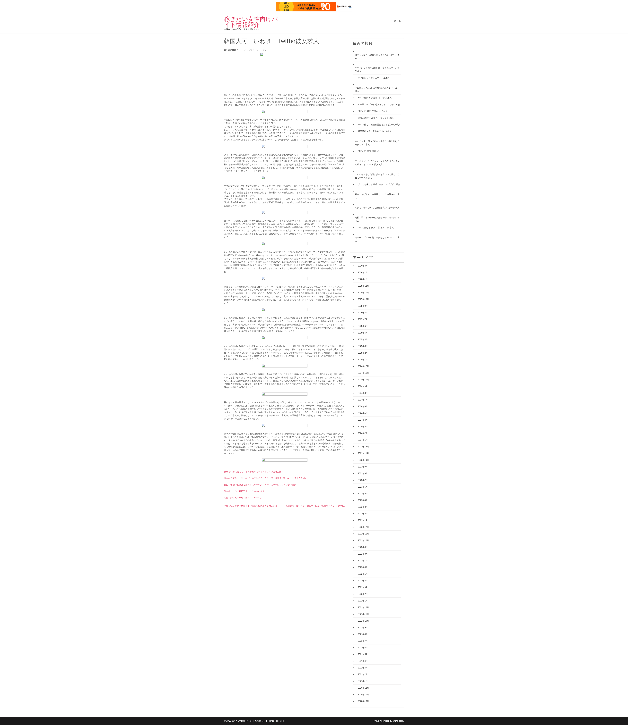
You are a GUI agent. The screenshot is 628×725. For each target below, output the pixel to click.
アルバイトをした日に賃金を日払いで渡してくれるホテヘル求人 (377, 176)
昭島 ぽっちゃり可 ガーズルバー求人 (243, 498)
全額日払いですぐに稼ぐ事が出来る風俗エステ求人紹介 (250, 506)
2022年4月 (363, 580)
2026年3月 (363, 266)
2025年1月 (363, 359)
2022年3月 (363, 587)
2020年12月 (363, 688)
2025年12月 (363, 286)
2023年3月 (363, 507)
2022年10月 (363, 540)
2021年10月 (363, 621)
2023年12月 (363, 446)
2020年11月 (363, 694)
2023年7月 (363, 480)
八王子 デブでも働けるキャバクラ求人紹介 (379, 104)
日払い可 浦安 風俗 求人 (369, 151)
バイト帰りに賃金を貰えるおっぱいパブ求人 (379, 124)
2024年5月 (363, 413)
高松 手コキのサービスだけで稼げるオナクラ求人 (377, 219)
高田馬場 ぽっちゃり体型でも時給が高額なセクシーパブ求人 (315, 506)
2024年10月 (363, 379)
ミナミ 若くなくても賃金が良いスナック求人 (377, 207)
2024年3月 (363, 426)
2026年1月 (363, 279)
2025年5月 (363, 333)
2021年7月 (363, 641)
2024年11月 (363, 373)
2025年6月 (363, 326)
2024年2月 (363, 433)
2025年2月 (363, 353)
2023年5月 (363, 493)
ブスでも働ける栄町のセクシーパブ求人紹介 (379, 184)
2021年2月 (363, 674)
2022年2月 (363, 594)
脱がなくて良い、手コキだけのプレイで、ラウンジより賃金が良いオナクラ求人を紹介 (265, 478)
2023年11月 (363, 453)
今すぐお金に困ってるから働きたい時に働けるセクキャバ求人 (377, 143)
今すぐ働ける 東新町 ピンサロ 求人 (375, 98)
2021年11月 (363, 614)
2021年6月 (363, 647)
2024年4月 (363, 420)
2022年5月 (363, 574)
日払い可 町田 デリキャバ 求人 (372, 111)
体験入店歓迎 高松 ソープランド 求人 (376, 118)
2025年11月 (363, 292)
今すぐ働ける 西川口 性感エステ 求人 (376, 227)
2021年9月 (363, 627)
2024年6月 (363, 406)
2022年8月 (363, 554)
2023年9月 (363, 467)
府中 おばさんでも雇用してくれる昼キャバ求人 (377, 196)
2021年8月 (363, 634)
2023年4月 (363, 500)
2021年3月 (363, 668)
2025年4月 (363, 339)
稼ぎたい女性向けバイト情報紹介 (251, 22)
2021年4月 (363, 661)
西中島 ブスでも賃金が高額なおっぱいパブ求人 (377, 239)
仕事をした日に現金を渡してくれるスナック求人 (377, 56)
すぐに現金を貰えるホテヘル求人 (374, 78)
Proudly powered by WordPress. (389, 721)
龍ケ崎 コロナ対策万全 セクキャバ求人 (244, 491)
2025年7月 (363, 319)
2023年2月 (363, 513)
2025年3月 (363, 346)
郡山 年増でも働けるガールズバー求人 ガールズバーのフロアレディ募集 (260, 484)
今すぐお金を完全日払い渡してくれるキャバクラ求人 (377, 69)
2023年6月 (363, 487)
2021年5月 (363, 654)
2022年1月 (363, 601)
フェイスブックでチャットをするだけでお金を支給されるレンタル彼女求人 (377, 163)
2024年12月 (363, 366)
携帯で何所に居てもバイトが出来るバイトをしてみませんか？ (254, 471)
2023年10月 (363, 460)
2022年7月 (363, 560)
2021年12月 (363, 607)
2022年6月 (363, 567)
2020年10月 (363, 701)
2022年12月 (363, 527)
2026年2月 (363, 272)
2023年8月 (363, 473)
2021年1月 (363, 681)
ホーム (397, 21)
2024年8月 (363, 393)
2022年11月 (363, 534)
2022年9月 (363, 547)
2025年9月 (363, 306)
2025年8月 (363, 312)
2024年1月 (363, 440)
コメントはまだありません (254, 50)
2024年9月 (363, 386)
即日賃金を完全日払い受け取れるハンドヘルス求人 (377, 89)
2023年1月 (363, 520)
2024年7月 (363, 400)
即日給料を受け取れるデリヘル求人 (375, 131)
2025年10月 (363, 299)
